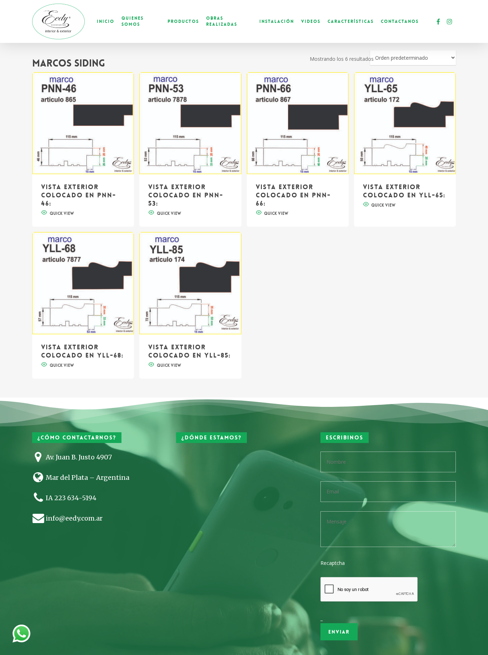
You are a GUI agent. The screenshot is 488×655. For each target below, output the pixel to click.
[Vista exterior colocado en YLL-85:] (190, 283)
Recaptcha (332, 563)
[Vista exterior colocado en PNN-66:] (298, 123)
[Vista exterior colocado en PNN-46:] (83, 123)
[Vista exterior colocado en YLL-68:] (83, 283)
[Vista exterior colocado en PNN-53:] (190, 123)
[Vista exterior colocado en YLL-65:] (405, 123)
